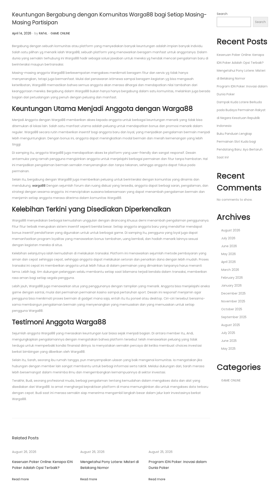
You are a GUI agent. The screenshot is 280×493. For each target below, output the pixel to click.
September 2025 (234, 317)
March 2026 (230, 270)
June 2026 (229, 246)
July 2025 (228, 333)
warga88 (39, 185)
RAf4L (43, 33)
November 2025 (233, 301)
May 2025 (228, 348)
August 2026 (230, 230)
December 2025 (233, 293)
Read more (20, 479)
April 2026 (228, 262)
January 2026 (231, 285)
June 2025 (229, 341)
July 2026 (228, 238)
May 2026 (228, 254)
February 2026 (232, 277)
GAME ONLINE (60, 33)
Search (222, 14)
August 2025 (230, 325)
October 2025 (231, 309)
